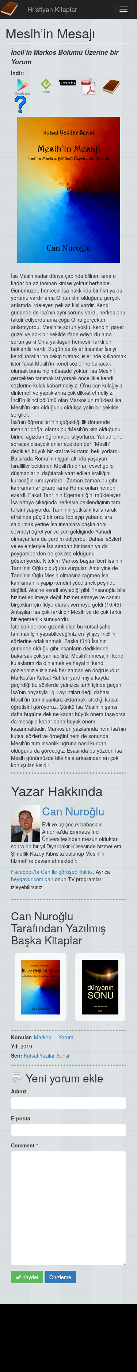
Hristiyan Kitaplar (52, 9)
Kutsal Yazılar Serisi (46, 1055)
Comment (24, 1145)
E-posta (20, 1118)
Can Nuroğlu (73, 811)
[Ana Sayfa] (9, 9)
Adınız (19, 1091)
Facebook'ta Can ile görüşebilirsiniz (52, 871)
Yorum (65, 1037)
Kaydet (29, 1277)
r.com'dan (42, 879)
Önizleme (60, 1277)
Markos (42, 1037)
